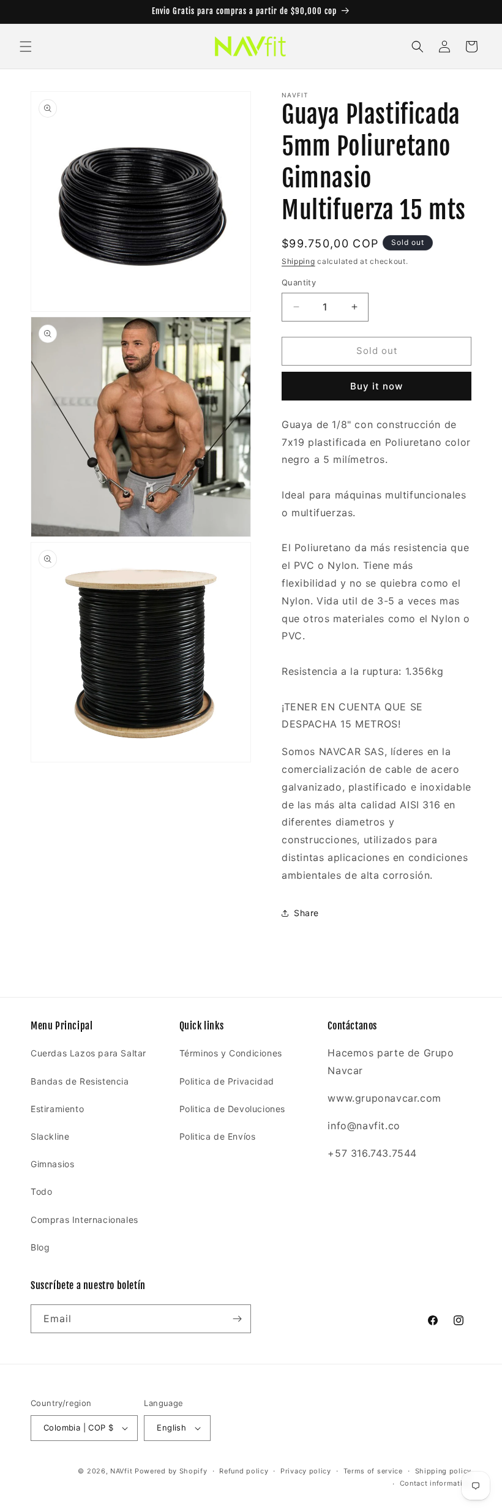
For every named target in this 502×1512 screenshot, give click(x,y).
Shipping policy (443, 1471)
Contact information (435, 1483)
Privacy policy (305, 1471)
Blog (40, 1247)
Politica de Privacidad (226, 1081)
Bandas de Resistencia (80, 1081)
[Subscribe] (236, 1318)
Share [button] (306, 913)
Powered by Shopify (171, 1471)
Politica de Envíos (217, 1136)
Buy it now (376, 386)
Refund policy (243, 1471)
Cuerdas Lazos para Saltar (88, 1053)
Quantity (299, 282)
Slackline (50, 1136)
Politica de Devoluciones (232, 1109)
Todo (41, 1191)
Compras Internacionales (84, 1219)
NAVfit (121, 1471)
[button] (25, 46)
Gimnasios (52, 1164)
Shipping (298, 261)
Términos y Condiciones (230, 1053)
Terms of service (373, 1471)
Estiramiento (57, 1109)
